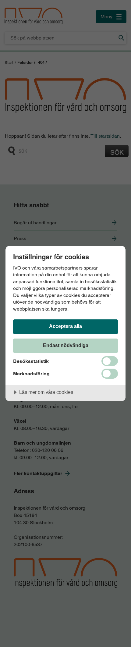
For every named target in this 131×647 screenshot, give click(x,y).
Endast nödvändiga (65, 345)
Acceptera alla (65, 326)
